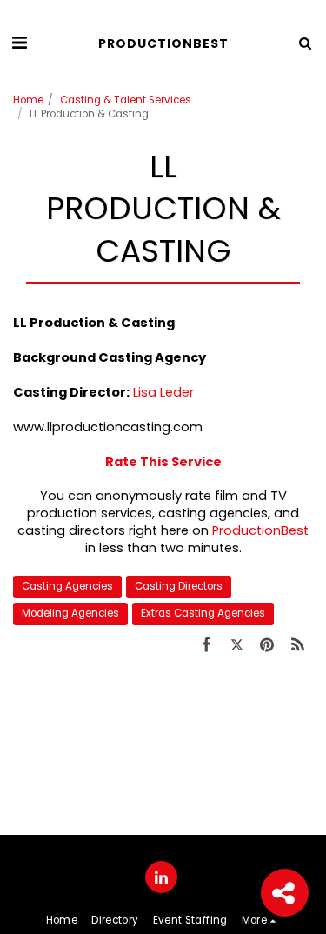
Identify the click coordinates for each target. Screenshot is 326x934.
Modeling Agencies (70, 613)
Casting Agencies (67, 586)
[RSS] (298, 644)
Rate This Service (163, 461)
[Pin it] (267, 644)
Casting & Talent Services (125, 100)
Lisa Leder (163, 392)
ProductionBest (260, 530)
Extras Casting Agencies (203, 613)
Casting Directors (179, 586)
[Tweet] (237, 644)
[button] (19, 42)
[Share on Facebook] (206, 644)
